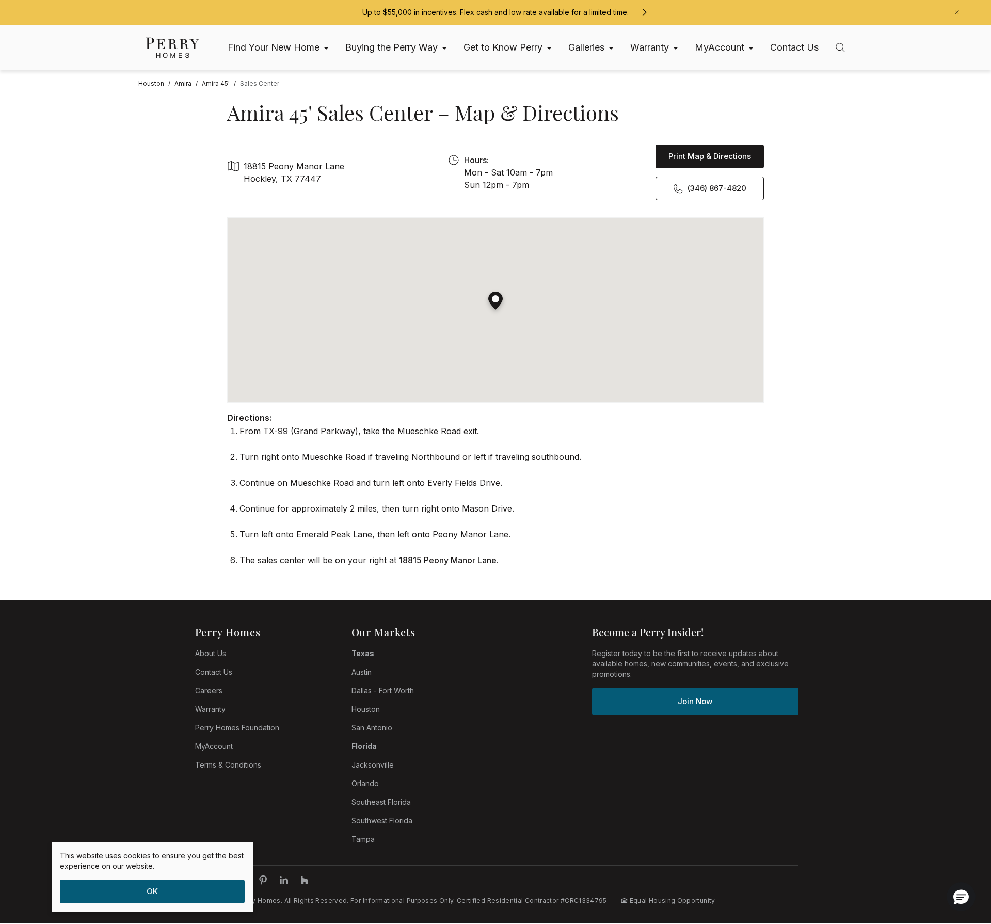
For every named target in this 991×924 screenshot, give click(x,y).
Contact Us (213, 671)
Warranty (210, 709)
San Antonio (371, 727)
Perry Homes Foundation (237, 727)
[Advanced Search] (840, 47)
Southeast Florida (381, 802)
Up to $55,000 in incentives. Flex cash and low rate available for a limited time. (495, 12)
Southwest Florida (381, 820)
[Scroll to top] (960, 859)
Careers (208, 690)
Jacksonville (372, 764)
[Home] (172, 47)
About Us (210, 653)
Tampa (363, 839)
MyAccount (214, 746)
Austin (361, 671)
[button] (495, 296)
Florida (364, 746)
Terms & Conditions (228, 764)
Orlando (365, 783)
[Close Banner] (957, 12)
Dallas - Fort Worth (382, 690)
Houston (365, 709)
